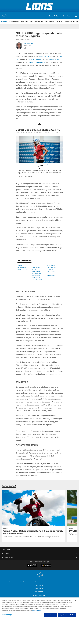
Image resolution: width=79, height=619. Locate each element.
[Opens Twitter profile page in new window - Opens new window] (25, 48)
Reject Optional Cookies (67, 615)
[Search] (72, 15)
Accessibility (39, 592)
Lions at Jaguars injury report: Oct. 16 (22, 267)
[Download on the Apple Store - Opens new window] (32, 565)
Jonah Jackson (55, 59)
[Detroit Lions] (39, 575)
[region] (39, 608)
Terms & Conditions (39, 595)
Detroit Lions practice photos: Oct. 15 (38, 129)
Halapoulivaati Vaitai (37, 62)
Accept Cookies (51, 615)
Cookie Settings (7, 614)
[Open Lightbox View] (39, 158)
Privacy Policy (39, 588)
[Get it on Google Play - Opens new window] (46, 566)
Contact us (39, 585)
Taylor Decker (43, 56)
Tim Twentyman (28, 43)
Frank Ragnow (35, 59)
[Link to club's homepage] (4, 15)
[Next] (47, 165)
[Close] (75, 601)
